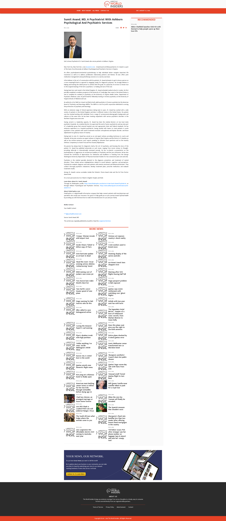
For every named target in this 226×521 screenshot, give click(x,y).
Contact (130, 507)
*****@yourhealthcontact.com (72, 214)
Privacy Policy (110, 507)
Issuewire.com (90, 67)
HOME (79, 10)
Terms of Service (98, 507)
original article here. (105, 221)
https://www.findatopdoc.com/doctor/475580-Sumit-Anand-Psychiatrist (105, 183)
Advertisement (121, 507)
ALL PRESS (96, 10)
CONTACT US (105, 10)
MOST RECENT (86, 10)
